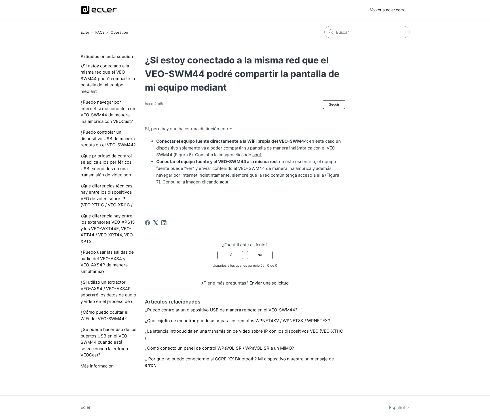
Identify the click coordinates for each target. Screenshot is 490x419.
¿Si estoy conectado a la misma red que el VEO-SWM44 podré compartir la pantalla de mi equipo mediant (108, 78)
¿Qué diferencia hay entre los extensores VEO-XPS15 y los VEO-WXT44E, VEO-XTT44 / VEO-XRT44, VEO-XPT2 (108, 228)
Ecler (85, 32)
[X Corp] (155, 222)
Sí (230, 255)
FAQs (100, 32)
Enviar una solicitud (269, 283)
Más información (97, 366)
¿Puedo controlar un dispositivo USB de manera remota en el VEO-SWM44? (108, 138)
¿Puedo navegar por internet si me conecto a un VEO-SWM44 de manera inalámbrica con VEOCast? (108, 111)
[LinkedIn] (163, 222)
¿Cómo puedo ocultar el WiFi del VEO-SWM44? (104, 315)
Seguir (334, 104)
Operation (119, 32)
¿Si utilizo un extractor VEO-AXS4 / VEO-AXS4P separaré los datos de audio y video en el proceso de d (108, 291)
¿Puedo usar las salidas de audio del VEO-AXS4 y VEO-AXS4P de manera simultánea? (107, 261)
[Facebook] (147, 222)
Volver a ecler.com (387, 9)
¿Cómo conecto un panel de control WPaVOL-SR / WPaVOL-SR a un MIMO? (219, 348)
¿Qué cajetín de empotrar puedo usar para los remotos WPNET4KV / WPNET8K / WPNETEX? (237, 320)
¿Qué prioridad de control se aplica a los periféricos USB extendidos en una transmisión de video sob (106, 165)
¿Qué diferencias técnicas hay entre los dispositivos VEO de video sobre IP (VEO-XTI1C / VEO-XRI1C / (106, 195)
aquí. (257, 154)
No (259, 255)
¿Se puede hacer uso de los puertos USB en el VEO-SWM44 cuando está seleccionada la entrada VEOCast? (108, 342)
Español (397, 407)
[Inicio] (99, 10)
